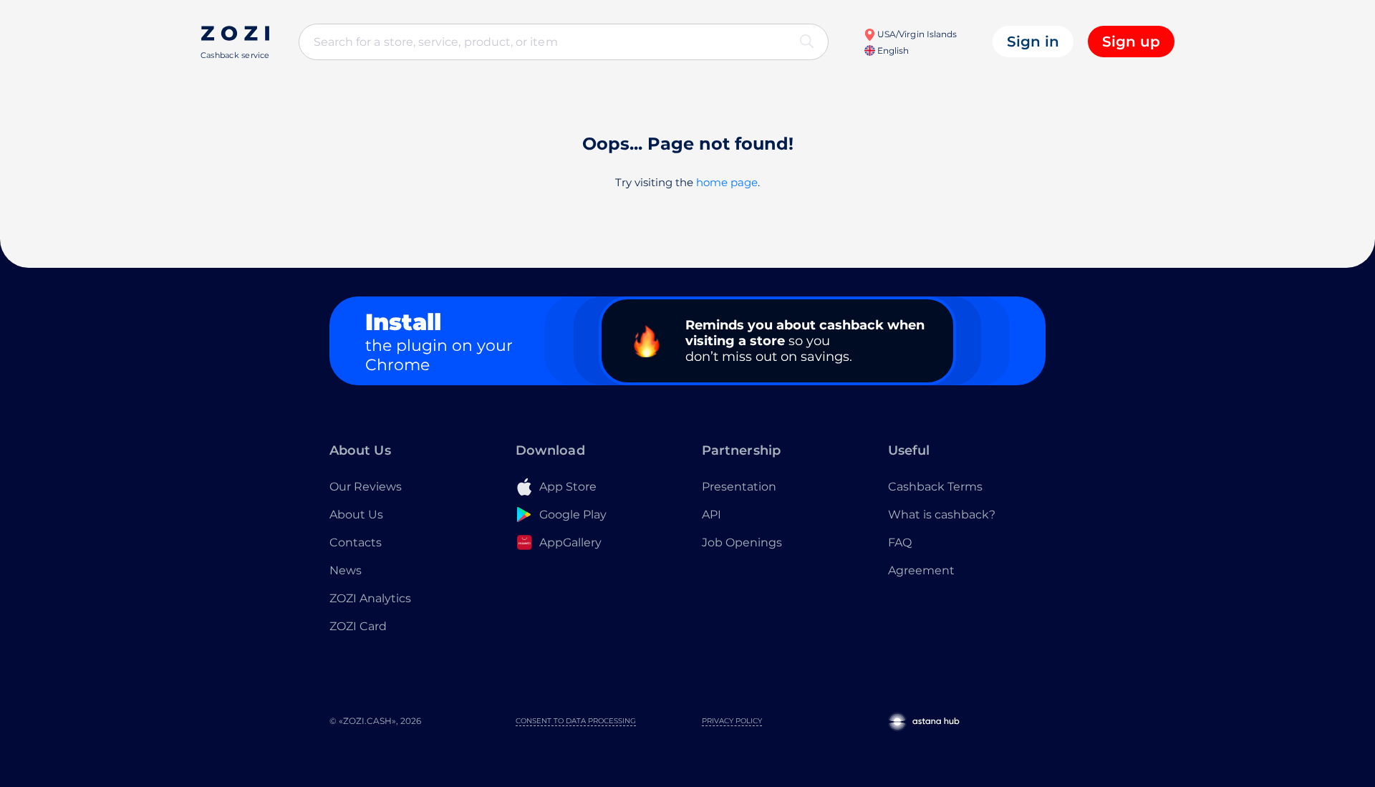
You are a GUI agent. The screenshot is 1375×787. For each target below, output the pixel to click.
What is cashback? (941, 514)
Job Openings (742, 542)
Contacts (355, 542)
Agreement (921, 570)
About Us (356, 514)
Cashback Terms (935, 486)
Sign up (1131, 41)
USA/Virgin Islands (916, 34)
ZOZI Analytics (370, 598)
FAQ (900, 542)
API (711, 514)
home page (727, 182)
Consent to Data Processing (576, 720)
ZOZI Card (358, 626)
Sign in (1033, 41)
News (345, 570)
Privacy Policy (732, 720)
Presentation (739, 486)
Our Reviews (365, 486)
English (892, 50)
